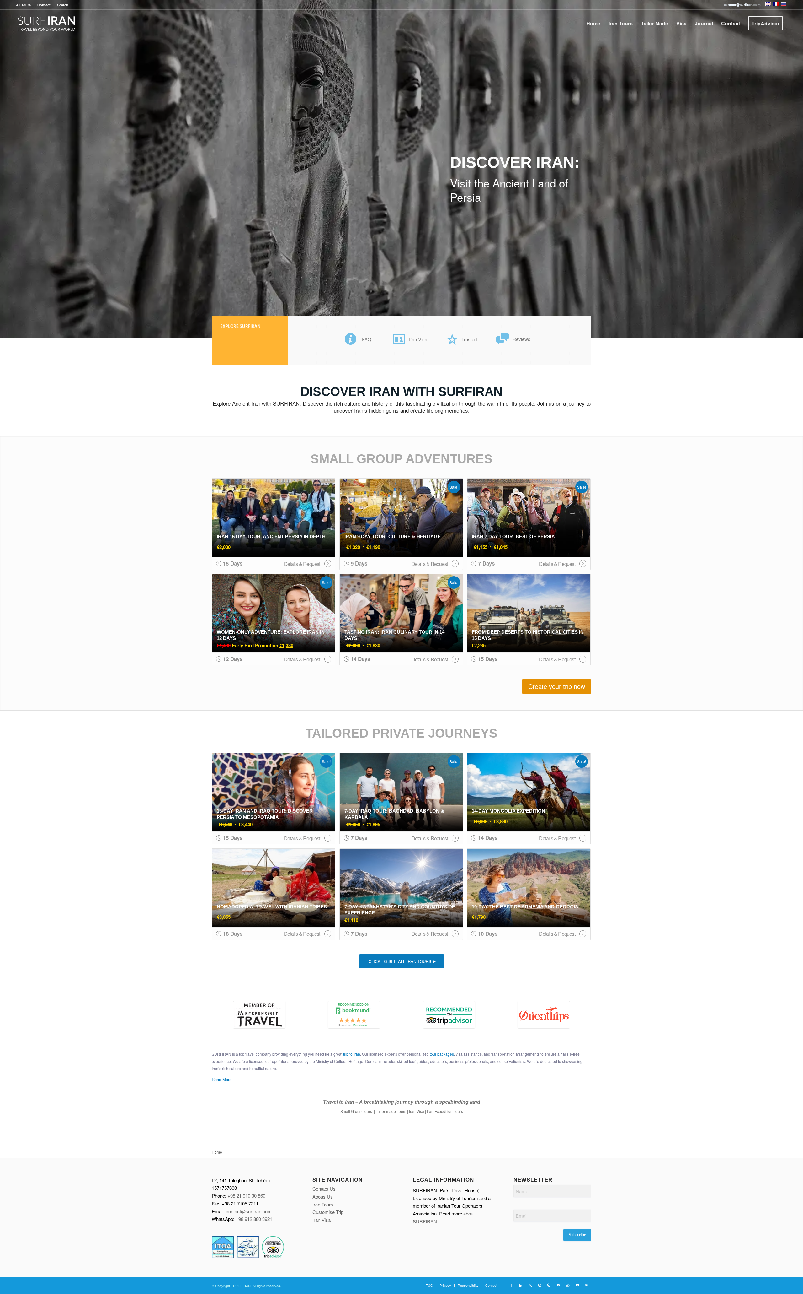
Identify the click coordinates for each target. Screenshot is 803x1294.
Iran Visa (416, 1111)
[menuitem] (25, 5)
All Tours (23, 5)
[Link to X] (530, 1285)
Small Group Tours (356, 1111)
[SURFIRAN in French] (776, 4)
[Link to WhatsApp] (567, 1285)
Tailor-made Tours (391, 1111)
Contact (44, 5)
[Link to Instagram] (539, 1285)
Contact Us (324, 1188)
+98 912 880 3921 (254, 1218)
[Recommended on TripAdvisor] (449, 1014)
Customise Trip (327, 1212)
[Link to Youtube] (577, 1285)
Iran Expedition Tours (445, 1111)
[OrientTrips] (544, 1014)
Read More (221, 1079)
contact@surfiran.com (249, 1211)
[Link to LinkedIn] (520, 1285)
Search (62, 5)
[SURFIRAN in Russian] (783, 4)
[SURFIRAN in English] (768, 4)
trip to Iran (351, 1054)
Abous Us (322, 1196)
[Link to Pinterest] (586, 1285)
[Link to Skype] (549, 1285)
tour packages (442, 1054)
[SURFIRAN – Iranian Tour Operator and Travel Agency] (46, 23)
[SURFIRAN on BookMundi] (354, 1014)
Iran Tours (322, 1204)
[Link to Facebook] (511, 1285)
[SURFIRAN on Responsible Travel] (259, 1014)
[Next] (797, 169)
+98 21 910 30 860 (246, 1195)
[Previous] (5, 169)
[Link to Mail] (558, 1285)
